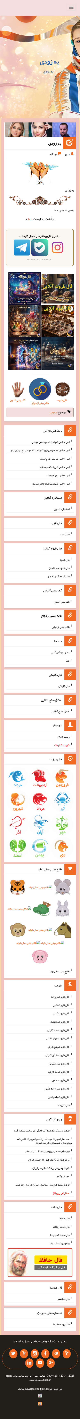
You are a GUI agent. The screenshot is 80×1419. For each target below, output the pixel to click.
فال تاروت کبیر (61, 1005)
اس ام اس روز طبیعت (58, 475)
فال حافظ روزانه (61, 1226)
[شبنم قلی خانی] (17, 131)
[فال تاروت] (57, 289)
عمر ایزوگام (63, 1176)
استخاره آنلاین (62, 509)
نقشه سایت (24, 1389)
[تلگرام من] (56, 1354)
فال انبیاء (65, 534)
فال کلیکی (64, 686)
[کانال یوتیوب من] (40, 1363)
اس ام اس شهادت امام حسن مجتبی (51, 442)
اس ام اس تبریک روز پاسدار (54, 458)
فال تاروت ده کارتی (59, 1072)
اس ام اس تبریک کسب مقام (55, 467)
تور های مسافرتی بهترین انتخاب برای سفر (47, 1151)
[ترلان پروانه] (40, 131)
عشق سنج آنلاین (60, 711)
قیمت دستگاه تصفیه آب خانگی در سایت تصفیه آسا (42, 1130)
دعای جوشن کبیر (60, 652)
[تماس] (24, 1354)
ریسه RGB (63, 737)
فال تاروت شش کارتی (58, 1055)
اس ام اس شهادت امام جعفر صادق (51, 483)
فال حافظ (65, 1218)
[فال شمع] (24, 322)
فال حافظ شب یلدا (60, 1235)
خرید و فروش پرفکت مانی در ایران (51, 1168)
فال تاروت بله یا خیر (59, 1097)
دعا (30, 219)
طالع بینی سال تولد (59, 971)
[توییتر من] (13, 1354)
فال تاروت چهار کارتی (58, 1038)
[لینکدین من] (29, 1363)
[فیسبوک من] (45, 1354)
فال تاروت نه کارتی (59, 1063)
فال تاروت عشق (61, 1080)
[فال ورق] (24, 354)
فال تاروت (64, 1105)
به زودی (49, 61)
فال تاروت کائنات (60, 1022)
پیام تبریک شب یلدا (59, 1243)
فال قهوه (65, 559)
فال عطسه (64, 1299)
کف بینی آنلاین (62, 601)
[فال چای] (57, 354)
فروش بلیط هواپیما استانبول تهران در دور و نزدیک (42, 1184)
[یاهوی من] (67, 1354)
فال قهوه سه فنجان (59, 568)
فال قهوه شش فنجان (58, 576)
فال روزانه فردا (61, 1324)
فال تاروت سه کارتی (58, 1030)
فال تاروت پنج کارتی (59, 1047)
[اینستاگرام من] (35, 1354)
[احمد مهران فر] (64, 131)
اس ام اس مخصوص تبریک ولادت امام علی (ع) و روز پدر (40, 450)
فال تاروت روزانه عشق (57, 1088)
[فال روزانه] (24, 289)
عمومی (53, 412)
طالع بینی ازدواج (61, 627)
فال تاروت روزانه (60, 996)
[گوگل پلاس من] (51, 1363)
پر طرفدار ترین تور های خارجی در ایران (49, 1159)
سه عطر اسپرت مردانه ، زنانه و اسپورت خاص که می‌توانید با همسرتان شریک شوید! (44, 1141)
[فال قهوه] (57, 322)
